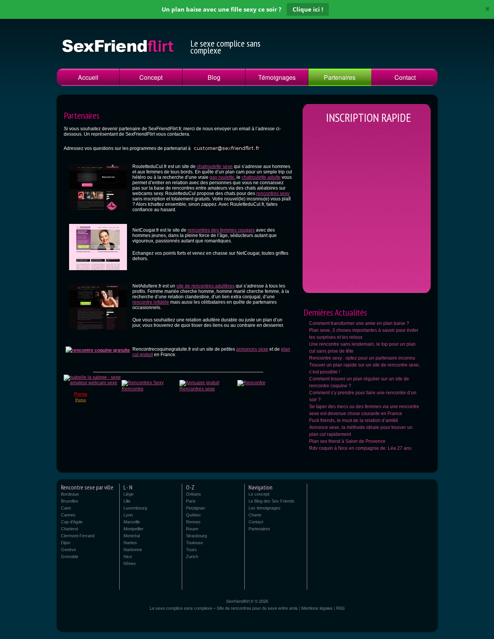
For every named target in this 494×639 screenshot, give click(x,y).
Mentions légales (317, 608)
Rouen (192, 528)
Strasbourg (196, 535)
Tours (191, 549)
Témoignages (277, 77)
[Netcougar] (98, 274)
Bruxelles (69, 501)
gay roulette (222, 177)
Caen (66, 508)
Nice (128, 556)
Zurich (192, 556)
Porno (80, 394)
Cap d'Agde (72, 522)
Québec (193, 515)
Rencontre (133, 389)
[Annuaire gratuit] (199, 382)
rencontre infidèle (150, 302)
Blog (214, 77)
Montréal (132, 535)
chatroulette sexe (215, 166)
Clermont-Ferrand (78, 535)
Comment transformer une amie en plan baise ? (359, 323)
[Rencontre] (251, 382)
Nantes (130, 542)
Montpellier (134, 528)
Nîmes (130, 563)
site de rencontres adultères (205, 286)
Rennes (193, 522)
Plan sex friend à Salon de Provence (347, 441)
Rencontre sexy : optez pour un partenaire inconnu (362, 358)
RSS (340, 608)
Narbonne (133, 549)
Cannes (68, 515)
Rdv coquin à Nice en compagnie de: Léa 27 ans (360, 448)
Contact (405, 77)
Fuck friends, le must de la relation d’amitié (353, 420)
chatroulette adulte (261, 177)
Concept (150, 77)
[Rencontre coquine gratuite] (98, 349)
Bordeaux (70, 494)
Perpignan (195, 508)
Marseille (132, 522)
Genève (68, 549)
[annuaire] (143, 382)
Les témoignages (265, 508)
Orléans (193, 494)
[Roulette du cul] (98, 213)
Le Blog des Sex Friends (271, 501)
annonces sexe (252, 349)
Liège (129, 494)
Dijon (65, 542)
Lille (127, 501)
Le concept (259, 494)
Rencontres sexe (197, 389)
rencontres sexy (272, 193)
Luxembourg (135, 508)
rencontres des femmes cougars (221, 230)
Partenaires (339, 77)
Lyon (128, 515)
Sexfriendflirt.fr (240, 601)
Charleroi (69, 528)
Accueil (88, 77)
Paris (191, 501)
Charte (255, 515)
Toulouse (194, 542)
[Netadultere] (98, 333)
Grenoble (69, 556)
